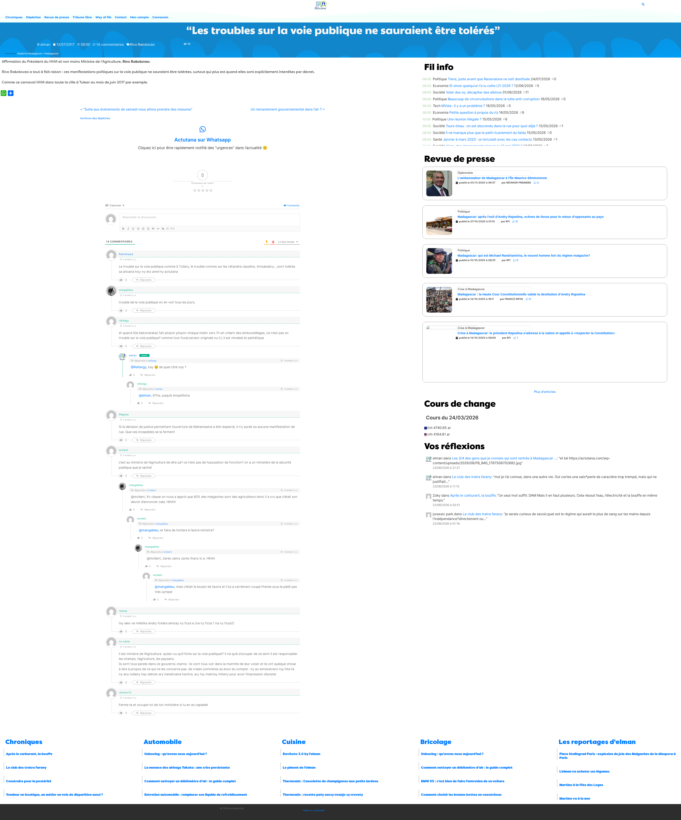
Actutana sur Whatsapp (202, 140)
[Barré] (138, 229)
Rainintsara (126, 254)
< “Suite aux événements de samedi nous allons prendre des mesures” (136, 109)
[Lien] (162, 229)
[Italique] (128, 229)
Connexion (160, 17)
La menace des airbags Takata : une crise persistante (187, 768)
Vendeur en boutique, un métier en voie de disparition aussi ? (54, 795)
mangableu (162, 523)
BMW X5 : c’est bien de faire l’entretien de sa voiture (462, 781)
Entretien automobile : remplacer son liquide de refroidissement (195, 795)
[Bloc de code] (158, 229)
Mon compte (139, 17)
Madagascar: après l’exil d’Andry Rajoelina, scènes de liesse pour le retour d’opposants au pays (531, 217)
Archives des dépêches (95, 118)
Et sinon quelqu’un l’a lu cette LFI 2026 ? (481, 86)
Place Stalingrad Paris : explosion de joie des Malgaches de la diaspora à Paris (617, 756)
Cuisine (294, 742)
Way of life (103, 17)
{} (167, 228)
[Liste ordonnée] (143, 229)
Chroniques (14, 17)
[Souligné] (133, 229)
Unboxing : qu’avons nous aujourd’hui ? (175, 754)
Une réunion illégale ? (464, 119)
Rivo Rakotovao (142, 44)
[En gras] (123, 229)
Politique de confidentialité (314, 810)
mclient (152, 490)
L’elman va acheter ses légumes (584, 771)
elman (133, 355)
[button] (545, 392)
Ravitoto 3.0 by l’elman (301, 754)
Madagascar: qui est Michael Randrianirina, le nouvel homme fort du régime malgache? (524, 255)
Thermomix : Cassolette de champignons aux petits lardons (330, 781)
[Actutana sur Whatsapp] (202, 129)
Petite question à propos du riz (473, 112)
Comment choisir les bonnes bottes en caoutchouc (461, 795)
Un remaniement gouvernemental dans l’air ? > (288, 109)
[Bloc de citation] (153, 229)
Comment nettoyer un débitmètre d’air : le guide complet (190, 781)
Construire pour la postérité (28, 781)
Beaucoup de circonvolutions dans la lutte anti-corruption (494, 99)
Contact (121, 17)
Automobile (163, 742)
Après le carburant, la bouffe (473, 495)
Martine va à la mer (574, 799)
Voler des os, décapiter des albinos (474, 92)
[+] (173, 228)
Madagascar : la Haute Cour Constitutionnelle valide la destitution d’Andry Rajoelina (521, 294)
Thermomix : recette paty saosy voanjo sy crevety (323, 795)
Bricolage (436, 742)
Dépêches (33, 17)
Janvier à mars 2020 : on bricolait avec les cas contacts (487, 139)
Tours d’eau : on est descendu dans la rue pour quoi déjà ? (492, 126)
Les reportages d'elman (597, 742)
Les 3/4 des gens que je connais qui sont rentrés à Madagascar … (504, 458)
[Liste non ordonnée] (148, 229)
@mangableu (148, 530)
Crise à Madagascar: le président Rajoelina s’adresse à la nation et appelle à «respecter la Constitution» (536, 333)
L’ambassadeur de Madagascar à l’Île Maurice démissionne (502, 178)
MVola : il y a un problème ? (463, 106)
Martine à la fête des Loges (581, 785)
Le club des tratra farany (471, 477)
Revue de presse (56, 17)
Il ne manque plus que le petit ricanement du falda (486, 133)
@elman (145, 395)
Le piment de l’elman (299, 768)
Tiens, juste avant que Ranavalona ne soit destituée (489, 79)
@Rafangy (138, 367)
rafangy (152, 360)
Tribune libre (82, 17)
